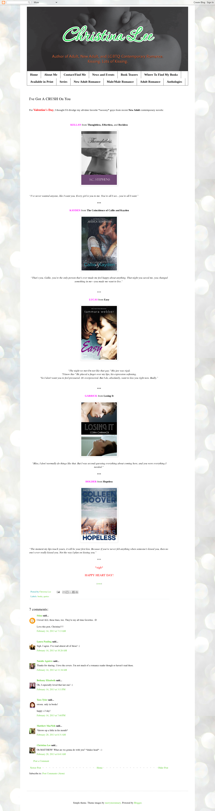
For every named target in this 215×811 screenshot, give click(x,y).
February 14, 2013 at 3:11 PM (51, 689)
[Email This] (64, 592)
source (99, 583)
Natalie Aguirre (45, 661)
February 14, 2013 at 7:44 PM (51, 715)
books (40, 596)
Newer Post (35, 767)
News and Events (103, 74)
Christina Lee (44, 745)
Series (63, 81)
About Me (50, 74)
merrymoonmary (113, 802)
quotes (46, 596)
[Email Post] (58, 591)
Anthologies (174, 81)
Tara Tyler (42, 699)
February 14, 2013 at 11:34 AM (52, 669)
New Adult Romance (87, 81)
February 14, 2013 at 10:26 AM (52, 650)
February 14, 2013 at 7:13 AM (51, 631)
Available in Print (41, 81)
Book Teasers (129, 74)
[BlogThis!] (67, 592)
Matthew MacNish (46, 725)
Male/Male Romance (120, 81)
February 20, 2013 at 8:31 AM (51, 734)
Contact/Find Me (75, 74)
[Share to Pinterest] (76, 592)
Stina (39, 615)
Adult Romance (150, 81)
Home (34, 74)
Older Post (163, 767)
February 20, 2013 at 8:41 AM (51, 754)
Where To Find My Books (161, 74)
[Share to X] (70, 592)
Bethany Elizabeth (46, 680)
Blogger (137, 802)
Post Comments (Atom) (53, 773)
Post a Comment (41, 761)
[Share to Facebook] (73, 592)
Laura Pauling (44, 641)
